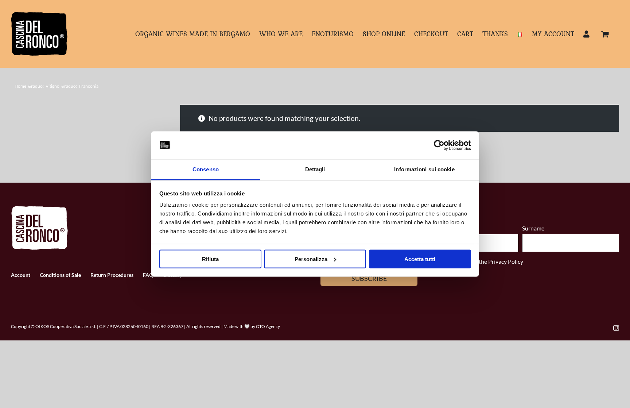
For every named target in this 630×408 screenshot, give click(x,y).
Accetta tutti (419, 259)
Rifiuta (210, 259)
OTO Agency (268, 326)
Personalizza (311, 259)
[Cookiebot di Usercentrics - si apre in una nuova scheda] (439, 145)
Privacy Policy (505, 261)
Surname (533, 228)
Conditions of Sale (60, 275)
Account (20, 275)
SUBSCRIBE (369, 278)
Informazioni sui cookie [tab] (424, 169)
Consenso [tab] (205, 169)
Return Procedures (111, 275)
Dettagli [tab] (315, 169)
